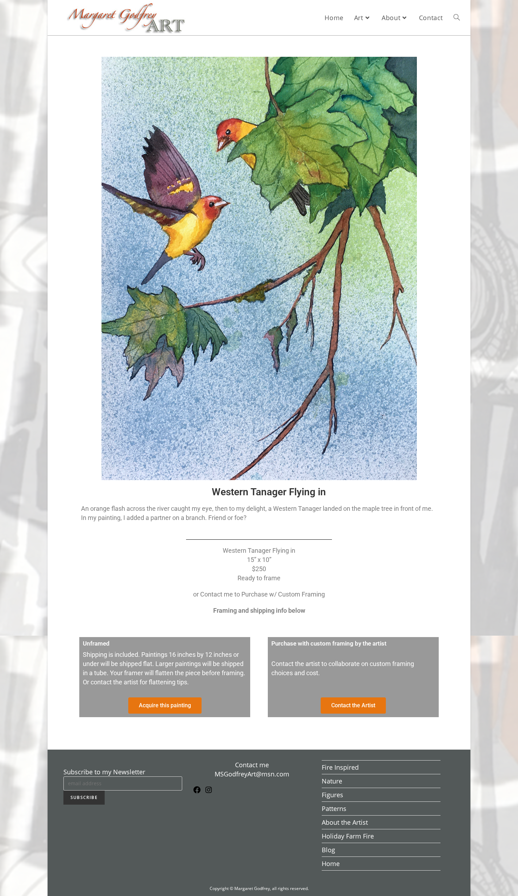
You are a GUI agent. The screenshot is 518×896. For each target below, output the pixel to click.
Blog (328, 850)
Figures (332, 795)
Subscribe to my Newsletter (104, 772)
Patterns (334, 808)
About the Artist (345, 822)
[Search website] (456, 17)
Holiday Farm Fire (348, 836)
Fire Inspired (340, 767)
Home (331, 863)
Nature (332, 781)
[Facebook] (197, 791)
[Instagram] (208, 791)
